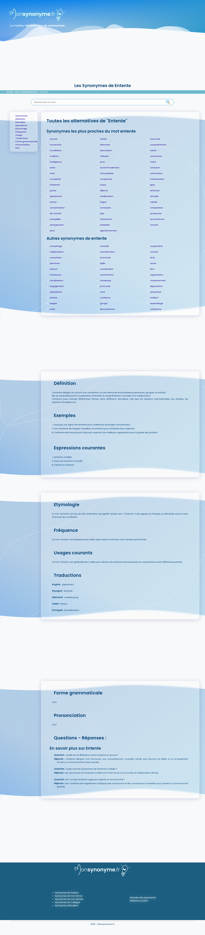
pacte (53, 190)
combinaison (56, 280)
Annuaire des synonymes (143, 897)
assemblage (156, 303)
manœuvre (55, 274)
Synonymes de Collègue (67, 902)
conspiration (156, 207)
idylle (102, 263)
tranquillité (55, 219)
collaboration (57, 251)
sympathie (155, 291)
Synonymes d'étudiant (66, 905)
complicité (55, 179)
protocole (105, 286)
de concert (55, 213)
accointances (157, 219)
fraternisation (157, 179)
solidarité (105, 224)
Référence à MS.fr (139, 900)
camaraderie (107, 173)
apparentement (108, 230)
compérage (56, 246)
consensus (105, 280)
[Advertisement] (102, 61)
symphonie (155, 213)
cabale (153, 201)
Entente (44, 92)
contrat (154, 251)
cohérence (155, 309)
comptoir (155, 167)
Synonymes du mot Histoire (69, 899)
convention (55, 144)
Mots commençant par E (26, 92)
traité (153, 161)
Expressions (21, 125)
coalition (54, 156)
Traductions (21, 138)
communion (156, 173)
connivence (156, 156)
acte (102, 291)
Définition (20, 118)
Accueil (9, 92)
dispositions (156, 286)
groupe (104, 303)
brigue (103, 201)
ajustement (56, 196)
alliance (104, 190)
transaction (106, 219)
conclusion (105, 207)
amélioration (106, 196)
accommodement (109, 167)
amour (53, 201)
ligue (152, 184)
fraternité (55, 184)
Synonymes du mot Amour (68, 895)
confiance (105, 297)
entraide (104, 246)
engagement (57, 286)
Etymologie (21, 128)
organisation (156, 274)
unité (52, 309)
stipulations (56, 291)
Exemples (20, 122)
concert (154, 224)
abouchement (107, 309)
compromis (106, 179)
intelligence (56, 161)
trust (52, 173)
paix (102, 213)
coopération (156, 246)
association (106, 150)
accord (53, 138)
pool (102, 161)
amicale (154, 196)
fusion (103, 184)
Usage (18, 135)
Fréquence (20, 131)
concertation (107, 274)
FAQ (17, 147)
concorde (155, 138)
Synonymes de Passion (67, 892)
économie (105, 257)
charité (53, 297)
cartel (153, 150)
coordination (106, 269)
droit (152, 257)
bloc (152, 269)
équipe (53, 303)
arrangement (57, 224)
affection (155, 190)
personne (55, 263)
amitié (103, 138)
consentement (158, 280)
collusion (104, 156)
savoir (153, 263)
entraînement (107, 251)
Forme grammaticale (26, 141)
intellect (154, 297)
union (52, 167)
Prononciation (22, 144)
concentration (57, 207)
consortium (56, 257)
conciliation (56, 150)
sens (52, 230)
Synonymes (21, 115)
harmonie (105, 144)
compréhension (158, 144)
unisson (54, 269)
